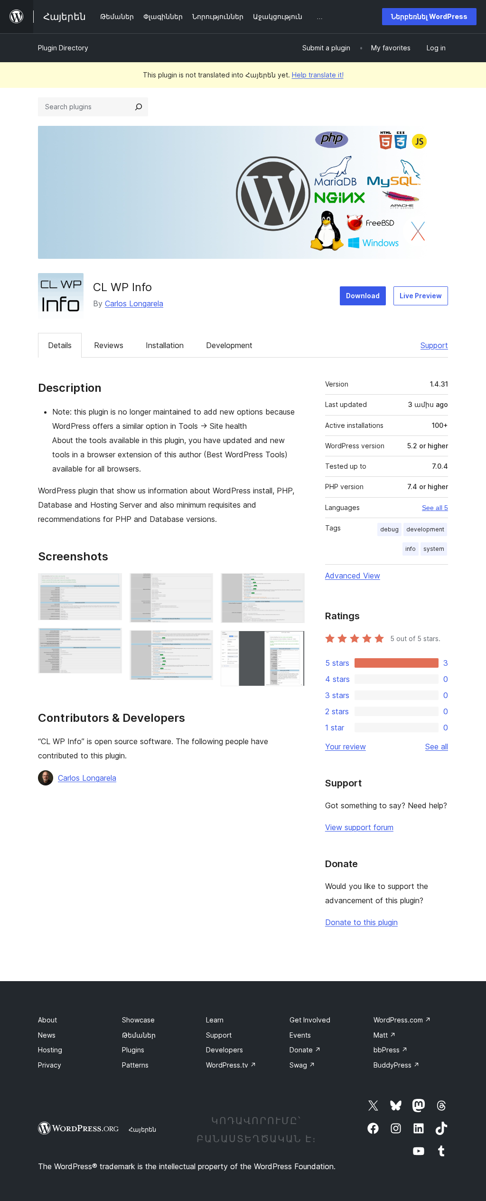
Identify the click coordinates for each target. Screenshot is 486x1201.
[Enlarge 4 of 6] (200, 643)
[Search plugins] (138, 106)
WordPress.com (402, 1020)
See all (436, 746)
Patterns (135, 1065)
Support (434, 345)
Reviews (108, 345)
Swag (302, 1065)
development (425, 529)
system (433, 548)
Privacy (49, 1065)
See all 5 (435, 507)
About (47, 1020)
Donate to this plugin (361, 922)
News (47, 1035)
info (410, 548)
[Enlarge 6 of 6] (292, 643)
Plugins (133, 1050)
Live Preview (421, 296)
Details (60, 345)
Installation (165, 345)
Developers (224, 1050)
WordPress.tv (231, 1065)
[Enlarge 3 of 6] (200, 586)
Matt (385, 1035)
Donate (305, 1050)
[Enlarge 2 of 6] (109, 640)
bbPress (391, 1050)
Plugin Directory (63, 48)
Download (363, 296)
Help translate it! (318, 75)
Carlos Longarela (134, 303)
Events (300, 1035)
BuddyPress (397, 1065)
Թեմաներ (139, 1035)
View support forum (359, 827)
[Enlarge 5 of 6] (292, 586)
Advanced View (352, 575)
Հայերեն (142, 1129)
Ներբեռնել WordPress (429, 16)
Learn (215, 1020)
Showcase (138, 1020)
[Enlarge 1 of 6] (109, 586)
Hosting (50, 1050)
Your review (345, 746)
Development (229, 345)
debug (389, 529)
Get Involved (310, 1020)
